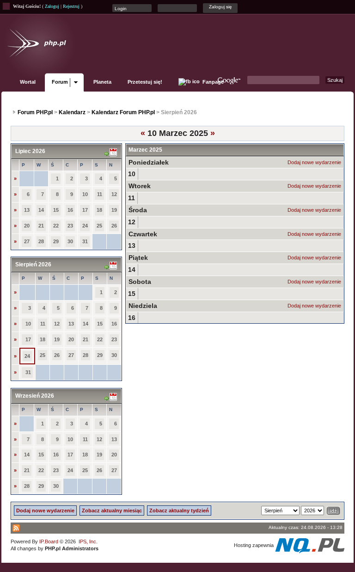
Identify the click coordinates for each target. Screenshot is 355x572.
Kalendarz (72, 112)
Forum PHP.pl (35, 112)
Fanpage (212, 82)
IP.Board (48, 541)
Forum (60, 82)
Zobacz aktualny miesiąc (112, 510)
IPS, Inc (87, 541)
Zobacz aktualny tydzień (179, 510)
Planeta (102, 82)
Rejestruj (71, 6)
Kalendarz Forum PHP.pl (123, 112)
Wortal (28, 82)
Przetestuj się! (145, 82)
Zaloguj (52, 6)
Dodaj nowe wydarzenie (314, 162)
